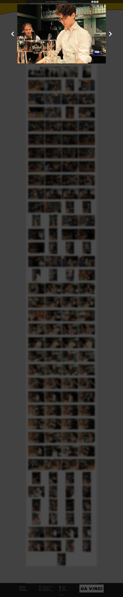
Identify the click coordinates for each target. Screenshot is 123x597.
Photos (47, 1)
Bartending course (64, 1)
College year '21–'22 (54, 1)
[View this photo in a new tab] (95, 2)
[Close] (97, 2)
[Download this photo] (92, 2)
